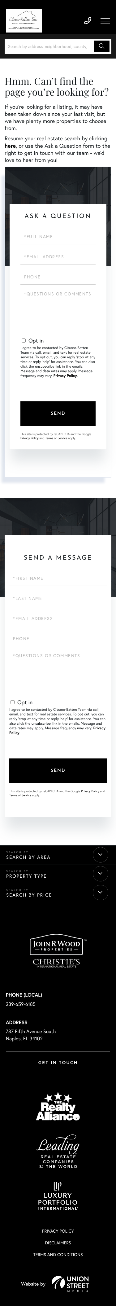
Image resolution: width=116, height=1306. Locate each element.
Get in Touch (58, 1063)
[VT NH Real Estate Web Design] (70, 1284)
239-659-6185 (87, 21)
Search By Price (29, 895)
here (10, 145)
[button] (102, 46)
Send (58, 413)
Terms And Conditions (58, 1254)
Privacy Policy (65, 375)
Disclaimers (58, 1243)
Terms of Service (56, 438)
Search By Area (28, 857)
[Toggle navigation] (105, 21)
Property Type (26, 876)
